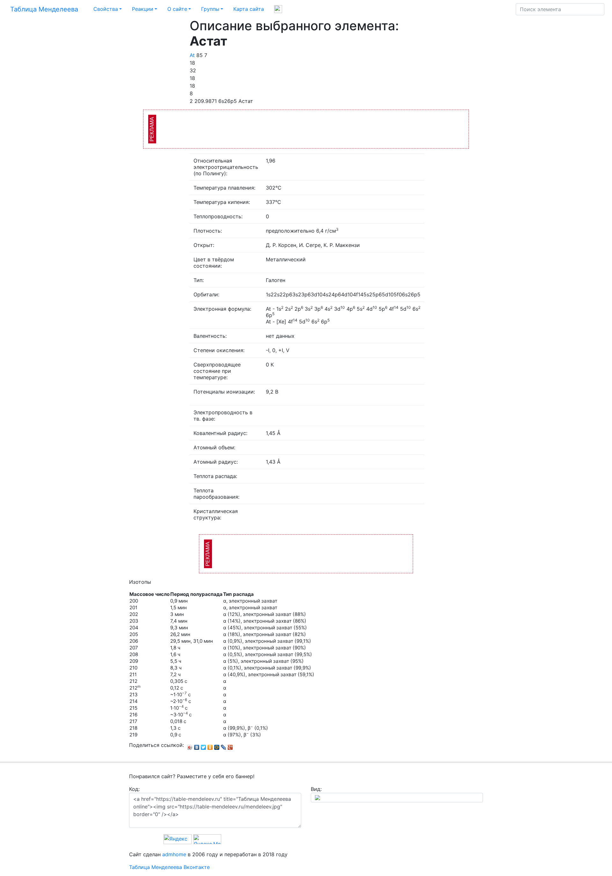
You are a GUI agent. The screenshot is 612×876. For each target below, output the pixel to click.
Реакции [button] (142, 9)
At (192, 55)
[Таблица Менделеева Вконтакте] (278, 9)
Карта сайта (248, 9)
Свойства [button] (105, 9)
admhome (174, 854)
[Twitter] (203, 745)
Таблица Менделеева (44, 9)
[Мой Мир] (217, 745)
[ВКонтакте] (196, 745)
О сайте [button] (177, 9)
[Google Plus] (230, 745)
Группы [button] (210, 9)
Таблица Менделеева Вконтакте (169, 867)
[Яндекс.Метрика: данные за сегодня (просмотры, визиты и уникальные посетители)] (207, 839)
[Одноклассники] (210, 745)
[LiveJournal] (223, 745)
